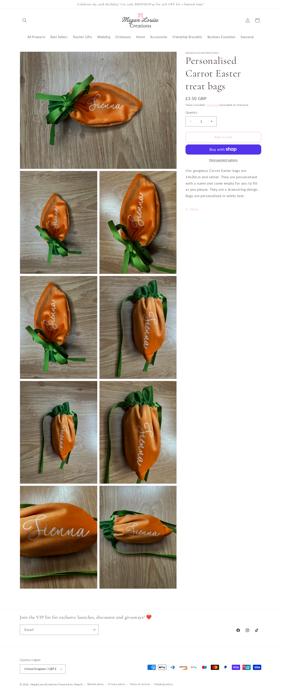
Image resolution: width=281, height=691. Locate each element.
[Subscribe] (94, 630)
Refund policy (95, 684)
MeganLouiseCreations (44, 684)
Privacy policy (116, 684)
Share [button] (194, 209)
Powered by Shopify (70, 684)
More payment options (223, 159)
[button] (24, 20)
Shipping (212, 105)
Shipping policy (163, 684)
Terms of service (140, 684)
